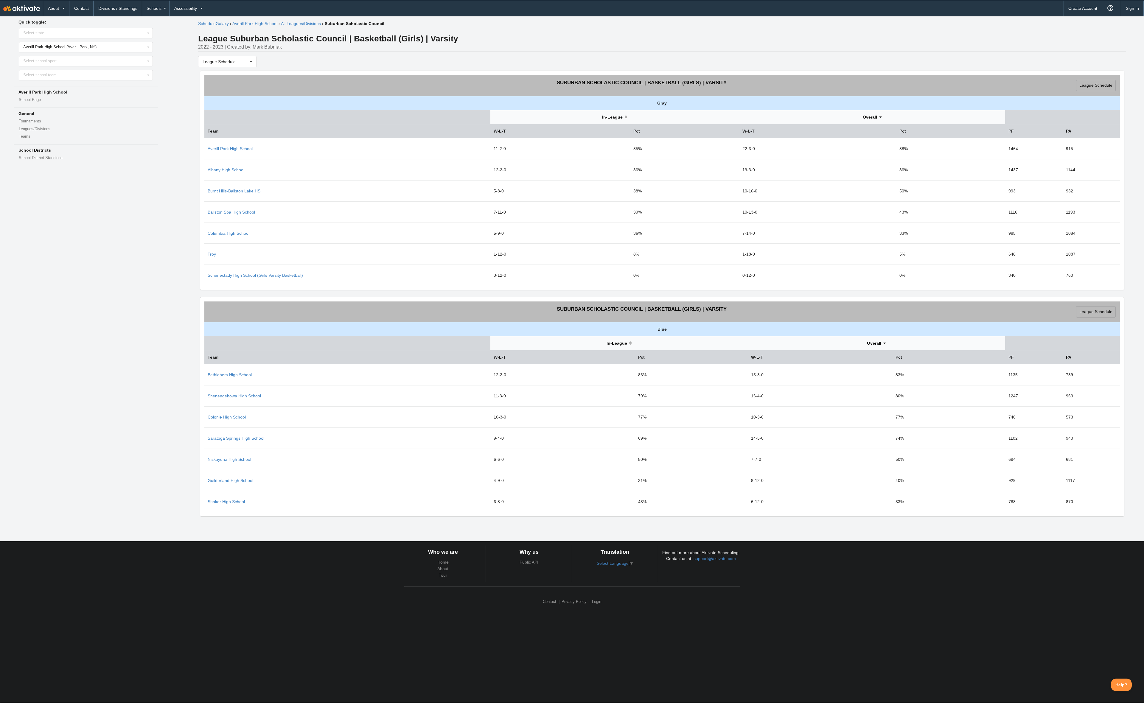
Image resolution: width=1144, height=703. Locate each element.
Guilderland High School (230, 480)
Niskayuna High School (229, 459)
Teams (24, 136)
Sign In (1132, 8)
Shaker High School (226, 501)
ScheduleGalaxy (213, 23)
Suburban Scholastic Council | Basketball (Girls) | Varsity (642, 82)
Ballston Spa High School (231, 212)
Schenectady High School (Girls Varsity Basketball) (255, 275)
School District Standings (41, 158)
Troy (212, 254)
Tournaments (30, 121)
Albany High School (226, 169)
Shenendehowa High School (234, 396)
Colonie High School (227, 417)
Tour (443, 575)
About (442, 568)
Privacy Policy (574, 602)
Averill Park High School (254, 23)
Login (596, 602)
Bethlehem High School (230, 374)
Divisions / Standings (117, 8)
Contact (81, 8)
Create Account (1082, 8)
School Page (30, 100)
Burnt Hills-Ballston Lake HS (234, 191)
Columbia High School (228, 233)
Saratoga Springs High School (236, 438)
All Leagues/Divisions (301, 23)
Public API (529, 562)
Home (443, 562)
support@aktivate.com (715, 558)
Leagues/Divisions (34, 129)
